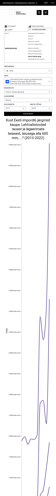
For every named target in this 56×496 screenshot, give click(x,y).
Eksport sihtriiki (33, 48)
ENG (53, 3)
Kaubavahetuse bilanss (36, 33)
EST (46, 3)
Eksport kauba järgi (35, 54)
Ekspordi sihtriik (33, 41)
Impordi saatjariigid (35, 44)
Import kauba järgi (34, 56)
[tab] (16, 26)
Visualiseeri (28, 114)
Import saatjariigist (34, 51)
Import (30, 39)
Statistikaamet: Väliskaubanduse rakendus (19, 3)
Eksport (30, 36)
